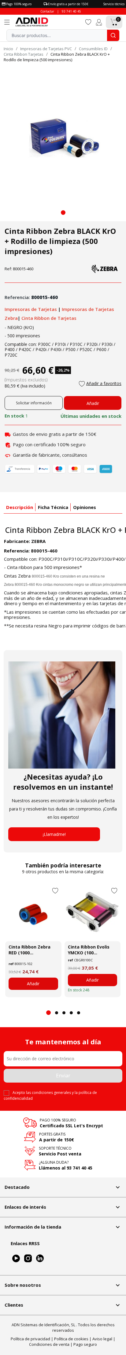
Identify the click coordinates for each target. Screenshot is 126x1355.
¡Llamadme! (54, 834)
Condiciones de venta (49, 1344)
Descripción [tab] (19, 507)
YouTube (16, 1258)
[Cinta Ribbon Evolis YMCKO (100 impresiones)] (93, 913)
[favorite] (88, 21)
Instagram (28, 1258)
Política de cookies (71, 1339)
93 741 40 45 (71, 11)
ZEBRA (38, 541)
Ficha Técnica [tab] (53, 507)
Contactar (47, 11)
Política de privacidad (30, 1339)
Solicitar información (34, 403)
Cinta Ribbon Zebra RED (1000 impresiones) (29, 950)
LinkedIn (40, 1258)
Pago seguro (85, 1344)
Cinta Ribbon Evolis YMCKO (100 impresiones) (88, 950)
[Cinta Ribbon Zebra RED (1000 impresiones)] (33, 913)
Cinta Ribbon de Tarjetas (48, 318)
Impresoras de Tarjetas (31, 309)
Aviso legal (102, 1339)
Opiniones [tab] (84, 507)
